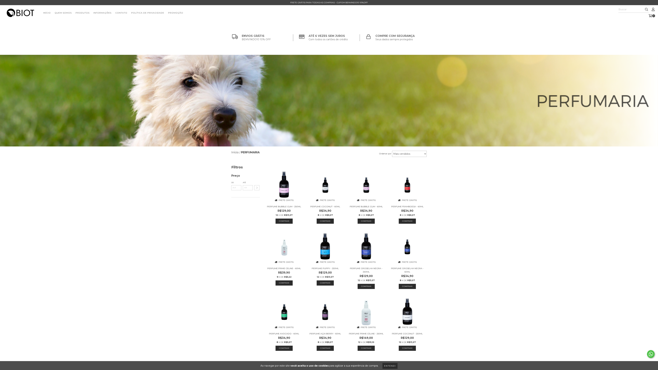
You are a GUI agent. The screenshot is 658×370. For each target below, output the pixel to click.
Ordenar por (385, 153)
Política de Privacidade (147, 12)
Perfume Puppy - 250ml (325, 268)
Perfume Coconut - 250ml (407, 333)
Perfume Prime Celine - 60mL (284, 268)
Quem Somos (63, 12)
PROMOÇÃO (175, 12)
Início (47, 12)
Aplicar (256, 187)
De (232, 182)
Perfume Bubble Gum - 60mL (366, 206)
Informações (102, 12)
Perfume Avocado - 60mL (284, 333)
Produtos (82, 12)
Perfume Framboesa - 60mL (407, 206)
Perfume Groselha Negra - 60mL (407, 270)
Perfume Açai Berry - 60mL (325, 333)
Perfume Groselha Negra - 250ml (366, 270)
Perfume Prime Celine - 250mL (366, 333)
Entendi (390, 366)
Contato (121, 12)
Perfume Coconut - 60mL (325, 206)
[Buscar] (646, 10)
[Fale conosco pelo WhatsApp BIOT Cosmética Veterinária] (651, 354)
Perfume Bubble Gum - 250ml (284, 206)
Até (244, 182)
